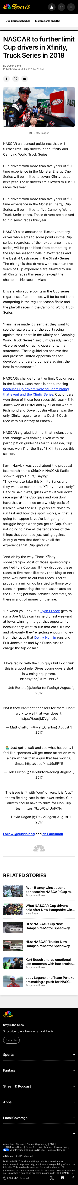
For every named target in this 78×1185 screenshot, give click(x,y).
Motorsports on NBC (47, 20)
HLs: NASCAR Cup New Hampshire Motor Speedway (48, 926)
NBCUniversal (25, 1156)
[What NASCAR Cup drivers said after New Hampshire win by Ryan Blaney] (13, 909)
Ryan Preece (50, 611)
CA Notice (39, 1149)
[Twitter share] (15, 79)
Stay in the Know (13, 1025)
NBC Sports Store (13, 1147)
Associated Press (35, 895)
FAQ (52, 1144)
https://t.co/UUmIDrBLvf (39, 679)
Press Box (31, 1147)
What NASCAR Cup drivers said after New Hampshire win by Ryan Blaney (49, 908)
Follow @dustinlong (19, 834)
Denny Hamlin (45, 637)
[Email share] (24, 79)
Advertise (8, 1144)
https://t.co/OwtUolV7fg (43, 808)
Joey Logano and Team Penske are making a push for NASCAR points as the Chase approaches (50, 980)
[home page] (16, 7)
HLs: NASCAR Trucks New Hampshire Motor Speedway (48, 944)
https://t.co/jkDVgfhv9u (39, 718)
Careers (20, 1144)
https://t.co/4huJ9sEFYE (44, 763)
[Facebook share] (6, 79)
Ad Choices (45, 1147)
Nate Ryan (32, 913)
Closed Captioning (37, 1144)
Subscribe (11, 1040)
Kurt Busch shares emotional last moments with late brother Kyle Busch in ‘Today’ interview (50, 961)
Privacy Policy (61, 1147)
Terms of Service (56, 1149)
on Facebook (52, 834)
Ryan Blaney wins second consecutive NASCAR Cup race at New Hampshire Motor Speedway (50, 889)
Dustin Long (14, 65)
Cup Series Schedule (18, 20)
